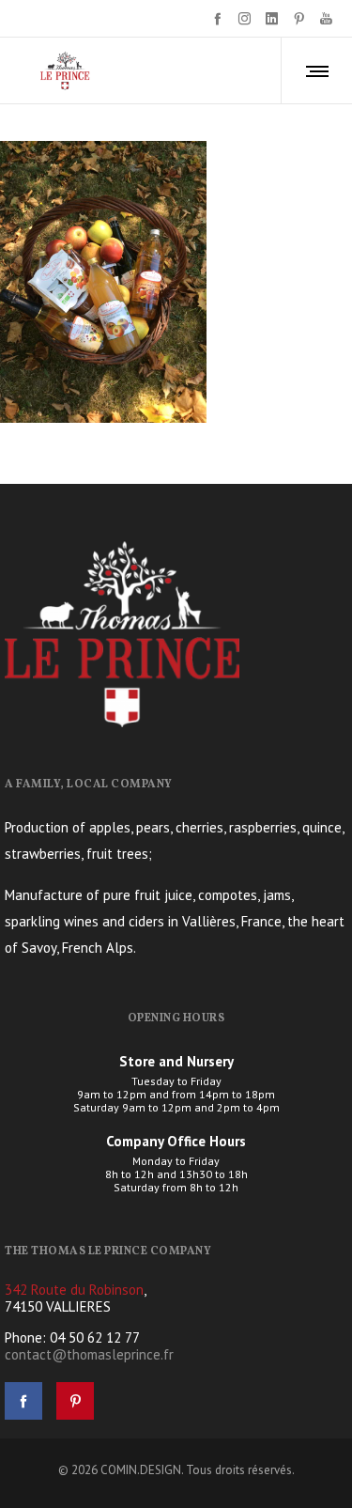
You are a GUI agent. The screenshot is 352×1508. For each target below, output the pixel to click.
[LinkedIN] (271, 18)
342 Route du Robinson (74, 1289)
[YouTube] (326, 18)
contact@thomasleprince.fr (89, 1354)
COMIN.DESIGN (140, 1470)
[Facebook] (217, 18)
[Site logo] (65, 70)
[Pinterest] (299, 18)
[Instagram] (244, 18)
